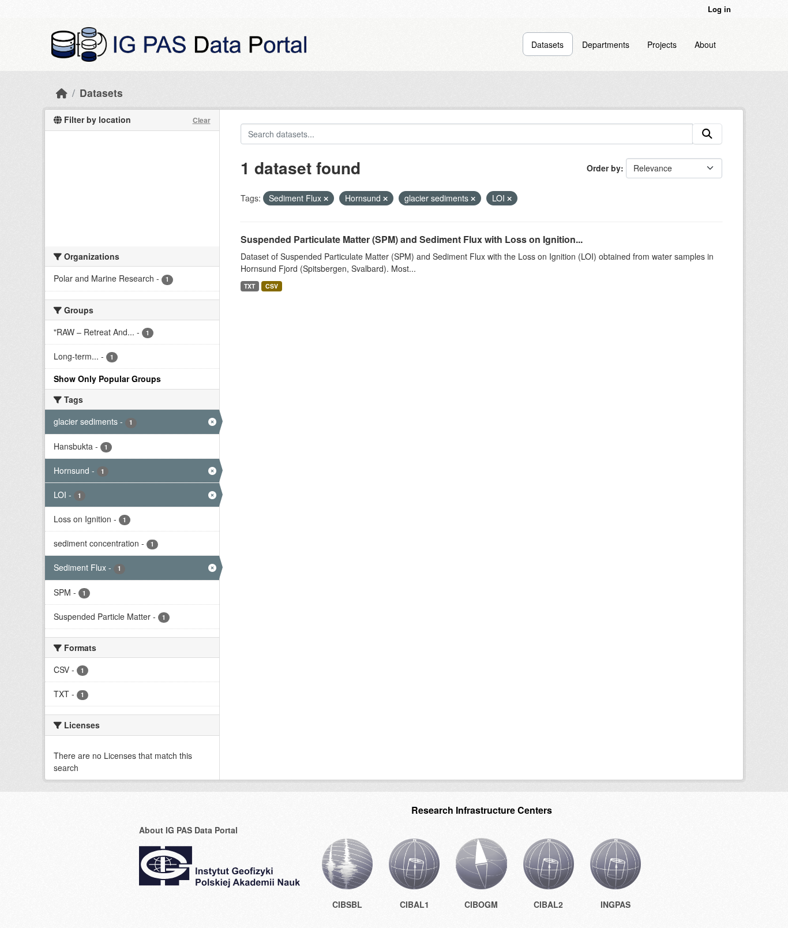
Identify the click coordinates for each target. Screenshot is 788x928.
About (705, 44)
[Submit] (707, 134)
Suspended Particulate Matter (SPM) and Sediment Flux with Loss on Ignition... (412, 239)
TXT (249, 286)
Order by (604, 168)
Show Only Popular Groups (107, 378)
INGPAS (616, 904)
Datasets (547, 44)
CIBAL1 (414, 904)
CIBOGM (481, 904)
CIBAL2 (548, 904)
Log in (719, 8)
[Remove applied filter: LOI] (509, 198)
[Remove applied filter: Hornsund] (385, 198)
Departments (605, 44)
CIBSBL (347, 904)
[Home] (61, 92)
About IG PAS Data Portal (188, 830)
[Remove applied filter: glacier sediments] (473, 198)
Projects (662, 44)
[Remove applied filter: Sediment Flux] (326, 198)
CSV (271, 286)
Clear (202, 120)
